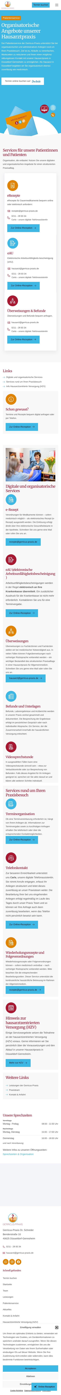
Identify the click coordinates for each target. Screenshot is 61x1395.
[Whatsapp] (6, 1262)
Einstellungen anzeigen (30, 1384)
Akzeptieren (30, 1368)
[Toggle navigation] (56, 5)
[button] (56, 1327)
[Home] (7, 4)
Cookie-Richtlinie (16, 1391)
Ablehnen (30, 1376)
